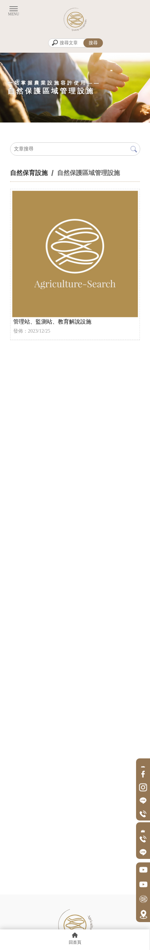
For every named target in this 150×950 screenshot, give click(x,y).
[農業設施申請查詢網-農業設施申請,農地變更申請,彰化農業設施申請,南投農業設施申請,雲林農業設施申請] (75, 19)
